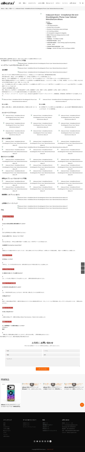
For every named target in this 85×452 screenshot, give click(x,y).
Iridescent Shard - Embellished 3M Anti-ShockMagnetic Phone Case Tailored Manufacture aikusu (39, 8)
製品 (7, 8)
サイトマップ (50, 449)
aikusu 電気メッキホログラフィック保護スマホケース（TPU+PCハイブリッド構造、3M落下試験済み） (52, 388)
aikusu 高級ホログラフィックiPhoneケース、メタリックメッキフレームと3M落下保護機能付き (32, 388)
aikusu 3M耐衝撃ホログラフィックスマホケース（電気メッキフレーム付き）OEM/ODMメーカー (74, 388)
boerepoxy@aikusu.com (71, 425)
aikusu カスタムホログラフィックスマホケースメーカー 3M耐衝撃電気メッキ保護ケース (10, 405)
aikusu (2, 8)
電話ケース (11, 8)
